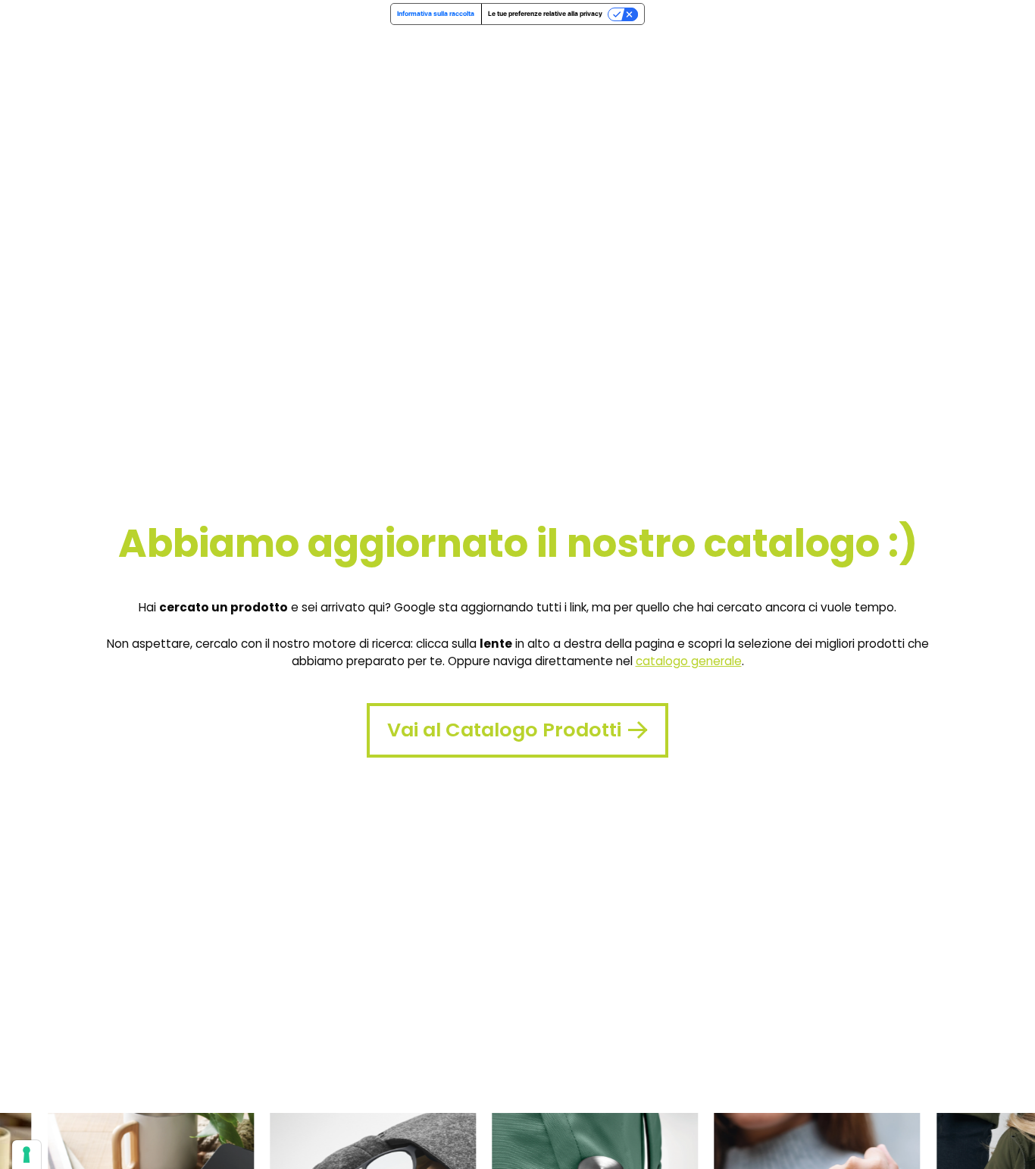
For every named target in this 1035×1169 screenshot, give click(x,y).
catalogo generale (689, 661)
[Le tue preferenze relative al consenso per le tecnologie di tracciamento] (26, 1154)
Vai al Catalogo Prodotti (504, 729)
